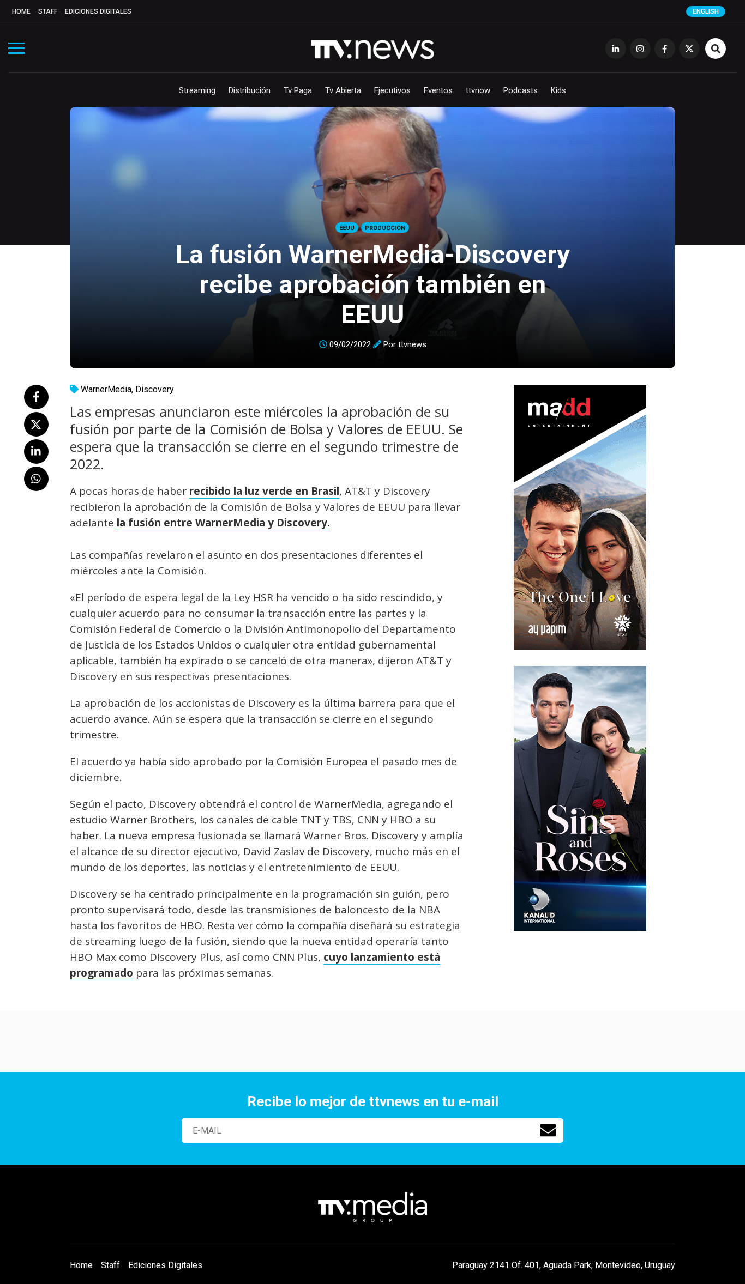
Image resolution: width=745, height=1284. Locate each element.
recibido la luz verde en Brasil (264, 491)
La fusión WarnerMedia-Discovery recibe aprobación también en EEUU (373, 284)
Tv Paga (298, 90)
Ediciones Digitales (98, 11)
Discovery (154, 389)
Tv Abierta (343, 90)
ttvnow (478, 90)
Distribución (250, 90)
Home (21, 11)
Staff (47, 11)
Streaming (197, 90)
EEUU (347, 228)
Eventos (438, 90)
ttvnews (412, 344)
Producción (385, 228)
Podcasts (520, 90)
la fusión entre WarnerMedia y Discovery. (223, 523)
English (706, 11)
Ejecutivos (392, 90)
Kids (558, 90)
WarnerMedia (106, 389)
